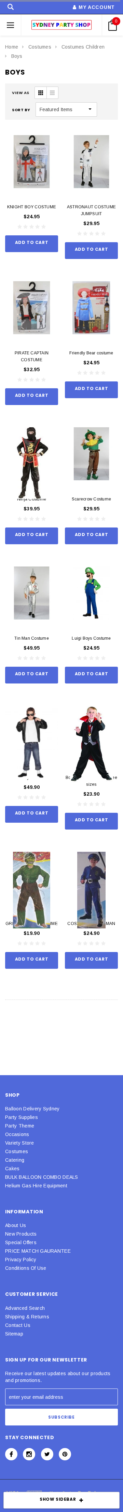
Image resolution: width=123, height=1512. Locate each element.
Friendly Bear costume (91, 353)
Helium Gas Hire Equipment (36, 1185)
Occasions (17, 1134)
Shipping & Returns (27, 1316)
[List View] (52, 93)
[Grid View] (40, 93)
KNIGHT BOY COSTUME (31, 207)
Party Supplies (21, 1117)
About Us (15, 1225)
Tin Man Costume (31, 638)
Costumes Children (83, 47)
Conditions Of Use (25, 1268)
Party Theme (19, 1126)
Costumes (39, 47)
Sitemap (14, 1334)
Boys (17, 56)
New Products (21, 1234)
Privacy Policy (20, 1259)
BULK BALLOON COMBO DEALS (41, 1177)
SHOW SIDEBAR (58, 1499)
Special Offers (21, 1242)
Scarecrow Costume (91, 499)
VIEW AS (20, 92)
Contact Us (17, 1325)
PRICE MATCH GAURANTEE (38, 1251)
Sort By (21, 110)
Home (11, 47)
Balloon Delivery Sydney (32, 1108)
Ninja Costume (31, 499)
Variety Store (19, 1143)
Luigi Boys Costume (91, 638)
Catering (14, 1160)
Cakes (12, 1168)
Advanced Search (25, 1308)
